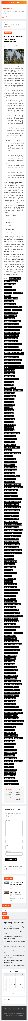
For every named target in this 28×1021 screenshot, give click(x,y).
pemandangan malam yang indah (13, 524)
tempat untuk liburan (10, 630)
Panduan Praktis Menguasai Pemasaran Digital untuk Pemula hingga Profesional (14, 927)
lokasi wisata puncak (10, 444)
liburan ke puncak (9, 430)
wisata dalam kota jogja (11, 735)
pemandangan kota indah (11, 521)
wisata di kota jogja (10, 741)
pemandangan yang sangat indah (13, 553)
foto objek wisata (9, 301)
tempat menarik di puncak (11, 621)
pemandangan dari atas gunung (13, 484)
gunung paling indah (10, 387)
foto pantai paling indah (11, 313)
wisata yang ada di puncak (11, 784)
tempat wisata (8, 633)
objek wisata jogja (9, 464)
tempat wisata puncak (10, 701)
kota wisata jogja (9, 402)
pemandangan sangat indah (12, 539)
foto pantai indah (17, 310)
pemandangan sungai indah (12, 541)
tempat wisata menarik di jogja (12, 681)
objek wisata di (8, 456)
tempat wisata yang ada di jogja (13, 710)
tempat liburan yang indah (11, 610)
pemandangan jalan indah (11, 519)
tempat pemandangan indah (12, 627)
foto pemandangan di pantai (12, 330)
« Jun (13, 993)
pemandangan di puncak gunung (13, 499)
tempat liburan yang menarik (12, 613)
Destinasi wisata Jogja (10, 284)
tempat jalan (8, 576)
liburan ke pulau (9, 427)
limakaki (13, 898)
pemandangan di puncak (11, 496)
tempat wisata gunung (10, 655)
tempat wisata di (18, 633)
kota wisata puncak (9, 405)
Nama (7, 839)
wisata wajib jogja (9, 778)
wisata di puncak (9, 747)
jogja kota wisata (18, 390)
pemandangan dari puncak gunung (13, 487)
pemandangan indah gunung (12, 510)
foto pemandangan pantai (11, 347)
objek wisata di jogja (10, 459)
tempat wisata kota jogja (11, 670)
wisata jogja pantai (9, 755)
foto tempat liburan (9, 373)
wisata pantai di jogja (10, 775)
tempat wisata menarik (10, 678)
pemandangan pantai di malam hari (14, 530)
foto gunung (8, 293)
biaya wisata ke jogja (14, 278)
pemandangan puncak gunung (12, 536)
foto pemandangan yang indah (12, 363)
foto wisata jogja (9, 382)
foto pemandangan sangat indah (13, 360)
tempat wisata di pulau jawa (12, 650)
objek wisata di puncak (10, 462)
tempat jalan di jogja (10, 578)
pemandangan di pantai (11, 493)
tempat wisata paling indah (11, 687)
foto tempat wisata (9, 376)
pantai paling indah (10, 482)
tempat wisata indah (10, 658)
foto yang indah (9, 385)
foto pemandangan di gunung (12, 321)
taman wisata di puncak (11, 561)
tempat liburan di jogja (10, 587)
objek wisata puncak (10, 479)
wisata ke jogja (8, 761)
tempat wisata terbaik (10, 704)
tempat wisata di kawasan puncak (13, 644)
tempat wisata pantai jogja (11, 695)
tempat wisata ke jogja (10, 667)
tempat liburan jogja (10, 598)
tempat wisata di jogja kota (12, 641)
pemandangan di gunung (11, 490)
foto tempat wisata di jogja (11, 379)
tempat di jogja (9, 570)
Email (7, 845)
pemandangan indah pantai (12, 513)
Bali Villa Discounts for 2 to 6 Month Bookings (16, 883)
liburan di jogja (9, 407)
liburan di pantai (9, 410)
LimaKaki (7, 8)
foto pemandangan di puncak (12, 332)
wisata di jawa (8, 738)
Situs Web (8, 851)
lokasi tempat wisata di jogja (12, 433)
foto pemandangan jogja (11, 341)
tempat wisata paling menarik (12, 690)
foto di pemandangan (10, 290)
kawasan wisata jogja (10, 396)
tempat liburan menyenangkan (12, 604)
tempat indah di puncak (11, 573)
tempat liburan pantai (10, 607)
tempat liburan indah (10, 596)
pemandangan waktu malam (12, 544)
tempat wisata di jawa (10, 635)
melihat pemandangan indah (12, 447)
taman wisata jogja (9, 564)
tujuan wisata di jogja (10, 727)
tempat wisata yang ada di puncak (13, 712)
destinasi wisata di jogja (11, 281)
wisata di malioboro (10, 744)
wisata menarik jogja (10, 772)
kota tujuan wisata (9, 399)
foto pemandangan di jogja (12, 324)
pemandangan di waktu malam (12, 501)
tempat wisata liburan (10, 673)
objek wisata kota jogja (11, 467)
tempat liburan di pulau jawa (12, 590)
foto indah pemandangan (11, 298)
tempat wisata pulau (10, 698)
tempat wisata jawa (9, 661)
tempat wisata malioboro (11, 675)
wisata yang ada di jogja (11, 781)
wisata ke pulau (19, 761)
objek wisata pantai (10, 473)
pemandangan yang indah (11, 547)
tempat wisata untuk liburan (12, 707)
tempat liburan (8, 581)
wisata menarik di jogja (11, 770)
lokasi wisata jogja (9, 442)
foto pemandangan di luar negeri (13, 327)
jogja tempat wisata (10, 393)
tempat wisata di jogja (10, 638)
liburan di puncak (9, 416)
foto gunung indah (18, 293)
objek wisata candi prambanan (12, 453)
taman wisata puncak (10, 567)
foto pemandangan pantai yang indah (13, 353)
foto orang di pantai (10, 304)
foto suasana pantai (10, 370)
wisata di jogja (18, 738)
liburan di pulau (9, 413)
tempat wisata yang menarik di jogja (14, 721)
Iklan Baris (7, 1002)
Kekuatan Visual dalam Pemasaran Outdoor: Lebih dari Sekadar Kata (14, 923)
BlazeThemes (14, 1017)
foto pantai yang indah (10, 315)
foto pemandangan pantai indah (13, 350)
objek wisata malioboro (11, 470)
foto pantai (7, 310)
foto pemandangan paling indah (13, 344)
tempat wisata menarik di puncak (13, 684)
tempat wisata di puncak (11, 653)
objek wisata (8, 450)
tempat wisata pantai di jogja (12, 693)
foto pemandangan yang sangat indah (13, 366)
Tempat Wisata (7, 32)
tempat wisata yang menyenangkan (13, 724)
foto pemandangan (9, 318)
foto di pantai (8, 287)
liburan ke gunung (9, 419)
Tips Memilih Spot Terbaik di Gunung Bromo (15, 894)
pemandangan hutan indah (11, 504)
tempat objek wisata (10, 624)
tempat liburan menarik (10, 601)
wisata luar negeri (9, 767)
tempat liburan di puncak (11, 593)
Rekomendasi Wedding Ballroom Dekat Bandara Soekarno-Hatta (13, 937)
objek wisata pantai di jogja (12, 476)
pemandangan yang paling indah (13, 550)
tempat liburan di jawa (10, 584)
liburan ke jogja (9, 422)
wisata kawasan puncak (11, 758)
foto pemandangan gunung (12, 335)
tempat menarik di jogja (11, 618)
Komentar (8, 820)
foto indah (7, 295)
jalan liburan (8, 390)
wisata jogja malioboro (11, 752)
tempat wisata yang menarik (12, 718)
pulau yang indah (9, 556)
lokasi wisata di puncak (11, 439)
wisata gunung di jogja (10, 750)
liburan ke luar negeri (10, 424)
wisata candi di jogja (10, 732)
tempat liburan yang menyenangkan (14, 616)
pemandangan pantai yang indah (13, 533)
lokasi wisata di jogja (10, 436)
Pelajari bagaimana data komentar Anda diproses (13, 869)
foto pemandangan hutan (11, 338)
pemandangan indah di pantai (12, 507)
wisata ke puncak (9, 764)
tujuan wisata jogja (9, 730)
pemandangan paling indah (12, 527)
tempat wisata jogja (10, 664)
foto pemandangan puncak (11, 357)
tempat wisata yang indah (11, 715)
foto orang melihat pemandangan (13, 307)
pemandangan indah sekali (11, 516)
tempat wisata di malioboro (12, 647)
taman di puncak (9, 559)
